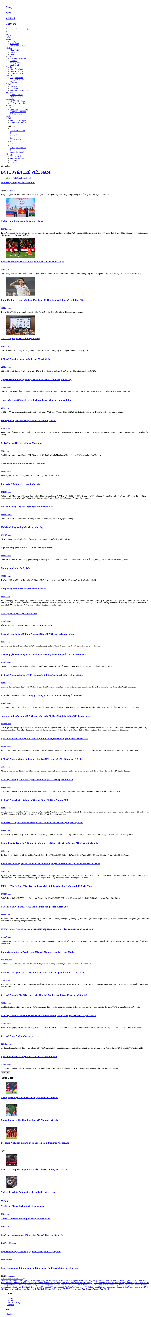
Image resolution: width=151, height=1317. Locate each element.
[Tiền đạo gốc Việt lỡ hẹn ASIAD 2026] (75, 609)
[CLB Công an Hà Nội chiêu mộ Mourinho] (75, 439)
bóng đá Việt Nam (65, 1287)
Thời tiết (118, 1283)
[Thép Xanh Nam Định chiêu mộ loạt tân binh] (75, 459)
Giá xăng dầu (32, 1283)
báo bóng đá (32, 1289)
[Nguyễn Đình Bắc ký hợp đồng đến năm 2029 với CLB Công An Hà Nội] (75, 375)
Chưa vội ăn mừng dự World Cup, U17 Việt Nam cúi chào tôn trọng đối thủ (38, 952)
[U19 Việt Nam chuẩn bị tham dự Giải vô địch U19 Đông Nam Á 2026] (75, 795)
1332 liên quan (6, 515)
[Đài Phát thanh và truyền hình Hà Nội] (75, 1239)
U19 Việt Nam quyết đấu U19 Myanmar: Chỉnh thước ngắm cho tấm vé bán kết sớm (42, 675)
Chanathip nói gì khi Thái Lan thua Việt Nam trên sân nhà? (30, 1120)
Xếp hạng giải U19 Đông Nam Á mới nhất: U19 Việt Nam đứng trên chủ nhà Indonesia (43, 654)
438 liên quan (6, 576)
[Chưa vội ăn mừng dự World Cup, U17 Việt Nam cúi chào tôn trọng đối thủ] (75, 947)
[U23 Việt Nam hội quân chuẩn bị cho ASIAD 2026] (75, 354)
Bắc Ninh (40, 1289)
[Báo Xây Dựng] (75, 304)
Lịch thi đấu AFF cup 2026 (113, 1281)
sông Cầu (125, 1283)
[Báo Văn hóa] (75, 488)
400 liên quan (6, 1003)
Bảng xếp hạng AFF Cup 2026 (15, 1285)
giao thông (126, 1285)
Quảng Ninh (60, 1283)
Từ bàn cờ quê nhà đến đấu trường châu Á (22, 221)
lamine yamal (140, 1287)
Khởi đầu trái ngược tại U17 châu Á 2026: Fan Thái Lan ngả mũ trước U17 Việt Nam (42, 972)
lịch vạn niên (135, 1285)
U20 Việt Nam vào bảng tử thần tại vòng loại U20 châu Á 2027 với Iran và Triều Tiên (42, 759)
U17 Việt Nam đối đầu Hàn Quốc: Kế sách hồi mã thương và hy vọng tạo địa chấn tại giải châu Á (48, 1015)
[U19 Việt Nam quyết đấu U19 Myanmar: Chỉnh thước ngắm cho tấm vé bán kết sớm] (75, 670)
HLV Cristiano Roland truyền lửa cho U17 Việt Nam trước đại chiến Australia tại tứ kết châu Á (47, 929)
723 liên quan (6, 471)
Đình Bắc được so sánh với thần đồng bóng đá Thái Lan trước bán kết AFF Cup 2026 (43, 300)
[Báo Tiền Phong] (75, 424)
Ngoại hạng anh (42, 1281)
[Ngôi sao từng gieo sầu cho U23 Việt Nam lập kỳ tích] (75, 543)
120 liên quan (6, 662)
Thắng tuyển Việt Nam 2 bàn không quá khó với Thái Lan (29, 1097)
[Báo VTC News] (75, 404)
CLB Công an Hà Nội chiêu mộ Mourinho (21, 443)
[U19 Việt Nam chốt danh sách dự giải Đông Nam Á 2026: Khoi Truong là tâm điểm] (75, 691)
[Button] (2, 2)
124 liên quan (6, 683)
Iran (130, 1283)
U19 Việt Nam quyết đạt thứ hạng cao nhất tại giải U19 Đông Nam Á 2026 (37, 779)
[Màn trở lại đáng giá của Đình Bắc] (75, 178)
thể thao (48, 1289)
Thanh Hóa (78, 1283)
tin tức (40, 1283)
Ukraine (8, 1283)
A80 (34, 1281)
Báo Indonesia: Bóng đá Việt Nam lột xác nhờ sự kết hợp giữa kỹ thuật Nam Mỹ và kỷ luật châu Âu (49, 843)
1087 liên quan (6, 229)
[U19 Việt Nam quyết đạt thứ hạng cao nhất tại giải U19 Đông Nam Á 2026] (75, 775)
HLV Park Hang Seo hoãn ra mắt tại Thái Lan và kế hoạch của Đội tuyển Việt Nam (42, 822)
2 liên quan (5, 270)
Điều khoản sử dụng (13, 1300)
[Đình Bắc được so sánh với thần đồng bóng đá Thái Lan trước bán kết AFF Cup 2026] (75, 287)
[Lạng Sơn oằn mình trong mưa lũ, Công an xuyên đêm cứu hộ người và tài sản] (75, 1263)
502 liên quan (6, 308)
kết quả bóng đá (17, 1287)
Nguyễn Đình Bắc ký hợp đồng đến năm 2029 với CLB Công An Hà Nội (36, 379)
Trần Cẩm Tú (129, 1287)
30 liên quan (5, 980)
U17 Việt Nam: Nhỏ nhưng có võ (17, 1036)
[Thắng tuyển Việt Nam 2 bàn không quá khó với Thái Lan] (75, 1088)
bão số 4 (78, 1289)
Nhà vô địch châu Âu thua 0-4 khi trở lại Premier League (29, 1192)
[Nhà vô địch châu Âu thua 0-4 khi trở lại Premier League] (75, 1182)
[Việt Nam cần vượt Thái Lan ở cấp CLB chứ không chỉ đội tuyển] (75, 248)
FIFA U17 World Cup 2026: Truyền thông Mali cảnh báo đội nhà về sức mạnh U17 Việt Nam (46, 886)
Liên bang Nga (88, 1283)
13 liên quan (5, 642)
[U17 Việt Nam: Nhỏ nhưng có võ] (75, 1031)
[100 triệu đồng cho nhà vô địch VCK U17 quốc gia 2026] (75, 416)
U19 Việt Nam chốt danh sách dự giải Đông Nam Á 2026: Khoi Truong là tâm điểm (41, 695)
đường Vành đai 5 (117, 1287)
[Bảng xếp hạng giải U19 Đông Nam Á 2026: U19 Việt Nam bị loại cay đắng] (75, 629)
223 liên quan (6, 367)
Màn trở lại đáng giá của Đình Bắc (18, 182)
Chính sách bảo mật (13, 1303)
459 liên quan (6, 387)
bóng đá (48, 1287)
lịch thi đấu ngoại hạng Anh (111, 1285)
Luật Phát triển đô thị (19, 1283)
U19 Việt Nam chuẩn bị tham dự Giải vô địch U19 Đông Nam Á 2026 (34, 800)
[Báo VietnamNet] (75, 638)
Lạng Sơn (106, 1287)
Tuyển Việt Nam (139, 1283)
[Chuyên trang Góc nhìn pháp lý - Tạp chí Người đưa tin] (75, 383)
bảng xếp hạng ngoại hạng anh (49, 1285)
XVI (85, 1287)
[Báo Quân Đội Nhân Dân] (75, 1040)
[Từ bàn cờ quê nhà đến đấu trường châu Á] (75, 208)
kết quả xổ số (98, 1281)
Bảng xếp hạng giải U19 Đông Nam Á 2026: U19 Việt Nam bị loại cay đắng (37, 634)
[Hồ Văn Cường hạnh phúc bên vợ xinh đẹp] (75, 523)
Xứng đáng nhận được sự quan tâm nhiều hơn (23, 588)
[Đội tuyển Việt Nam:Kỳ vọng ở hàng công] (75, 480)
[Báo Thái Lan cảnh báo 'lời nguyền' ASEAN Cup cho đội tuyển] (75, 1230)
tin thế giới (70, 1283)
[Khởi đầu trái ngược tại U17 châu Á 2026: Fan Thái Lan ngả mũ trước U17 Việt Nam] (75, 968)
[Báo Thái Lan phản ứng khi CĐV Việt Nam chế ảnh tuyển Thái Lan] (75, 1160)
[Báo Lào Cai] (75, 720)
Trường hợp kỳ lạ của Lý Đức (15, 568)
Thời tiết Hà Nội (49, 1283)
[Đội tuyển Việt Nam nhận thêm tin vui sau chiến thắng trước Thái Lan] (75, 1133)
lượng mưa (13, 1289)
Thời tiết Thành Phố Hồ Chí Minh (88, 1285)
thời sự (143, 1285)
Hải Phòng (99, 1283)
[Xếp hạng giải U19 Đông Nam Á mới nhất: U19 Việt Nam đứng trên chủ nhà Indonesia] (75, 650)
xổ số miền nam (57, 1289)
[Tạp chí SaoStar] (75, 511)
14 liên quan (5, 597)
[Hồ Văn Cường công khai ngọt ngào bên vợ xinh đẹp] (75, 502)
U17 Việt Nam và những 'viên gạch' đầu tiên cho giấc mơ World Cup (34, 906)
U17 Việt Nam (68, 1289)
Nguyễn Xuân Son (61, 1281)
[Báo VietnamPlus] (75, 784)
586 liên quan (10, 191)
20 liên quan (5, 767)
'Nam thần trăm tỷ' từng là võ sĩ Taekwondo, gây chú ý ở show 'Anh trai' (36, 400)
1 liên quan (5, 346)
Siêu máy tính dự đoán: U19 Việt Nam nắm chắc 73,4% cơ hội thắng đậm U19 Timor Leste (45, 716)
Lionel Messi (22, 1289)
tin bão (51, 1281)
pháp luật (28, 1281)
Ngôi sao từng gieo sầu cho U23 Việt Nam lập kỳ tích (26, 547)
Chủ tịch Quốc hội (68, 1285)
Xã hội (89, 1281)
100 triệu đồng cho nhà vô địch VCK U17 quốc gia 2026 (28, 420)
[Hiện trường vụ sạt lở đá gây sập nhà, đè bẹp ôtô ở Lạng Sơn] (75, 1247)
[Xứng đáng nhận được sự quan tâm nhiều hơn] (75, 584)
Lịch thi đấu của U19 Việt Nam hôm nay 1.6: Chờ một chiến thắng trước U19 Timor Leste (44, 738)
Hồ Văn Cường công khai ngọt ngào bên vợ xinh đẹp (27, 506)
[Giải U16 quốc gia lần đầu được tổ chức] (75, 325)
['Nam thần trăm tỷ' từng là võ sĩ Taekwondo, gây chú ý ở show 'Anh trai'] (75, 395)
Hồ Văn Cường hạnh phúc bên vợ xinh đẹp (22, 527)
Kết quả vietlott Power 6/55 (34, 1287)
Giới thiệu (9, 1298)
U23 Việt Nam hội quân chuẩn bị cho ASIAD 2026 (25, 359)
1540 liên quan (6, 492)
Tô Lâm (54, 1287)
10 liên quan (5, 428)
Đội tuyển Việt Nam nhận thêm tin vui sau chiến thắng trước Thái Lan (35, 1143)
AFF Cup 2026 (77, 1287)
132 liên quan (6, 556)
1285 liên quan (6, 894)
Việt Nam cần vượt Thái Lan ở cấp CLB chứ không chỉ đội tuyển (32, 261)
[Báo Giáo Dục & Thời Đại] (75, 468)
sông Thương (32, 1285)
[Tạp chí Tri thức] (75, 187)
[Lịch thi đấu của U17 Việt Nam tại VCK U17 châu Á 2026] (75, 1052)
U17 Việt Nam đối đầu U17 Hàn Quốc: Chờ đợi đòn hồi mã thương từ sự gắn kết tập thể (44, 995)
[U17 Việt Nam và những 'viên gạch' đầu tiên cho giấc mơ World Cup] (75, 902)
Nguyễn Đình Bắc (131, 1281)
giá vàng (22, 1281)
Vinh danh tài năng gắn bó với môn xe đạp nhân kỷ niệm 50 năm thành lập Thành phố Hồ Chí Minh (50, 863)
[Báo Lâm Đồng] (75, 699)
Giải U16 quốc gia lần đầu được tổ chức (20, 338)
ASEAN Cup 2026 (95, 1287)
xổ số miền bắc (108, 1283)
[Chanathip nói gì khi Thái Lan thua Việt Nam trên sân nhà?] (75, 1110)
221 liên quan (11, 1243)
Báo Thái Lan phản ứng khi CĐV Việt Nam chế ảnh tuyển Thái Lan (34, 1169)
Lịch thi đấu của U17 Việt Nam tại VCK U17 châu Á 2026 (29, 1056)
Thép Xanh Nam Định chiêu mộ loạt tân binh (23, 463)
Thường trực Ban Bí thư (78, 1281)
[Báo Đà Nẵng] (75, 679)
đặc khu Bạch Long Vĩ (9, 1281)
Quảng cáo (10, 1305)
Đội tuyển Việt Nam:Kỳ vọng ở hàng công (21, 484)
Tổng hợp (9, 1314)
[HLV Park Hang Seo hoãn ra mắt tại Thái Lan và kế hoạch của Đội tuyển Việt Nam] (75, 818)
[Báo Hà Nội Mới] (75, 593)
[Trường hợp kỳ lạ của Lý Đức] (75, 564)
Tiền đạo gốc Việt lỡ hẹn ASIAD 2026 (19, 613)
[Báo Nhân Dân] (75, 225)
